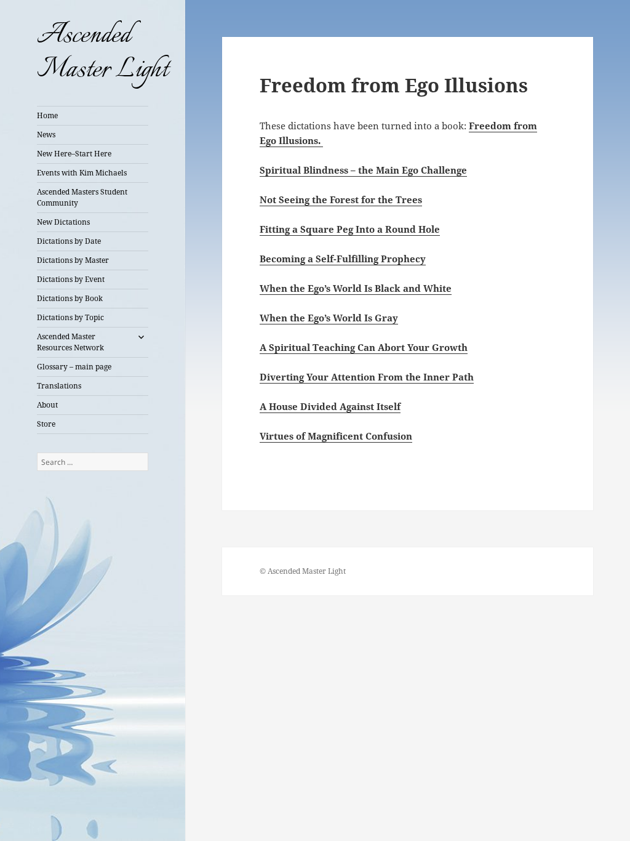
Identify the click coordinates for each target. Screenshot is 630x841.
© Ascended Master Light (303, 571)
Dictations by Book (70, 298)
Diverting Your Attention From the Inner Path (367, 377)
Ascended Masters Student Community (82, 197)
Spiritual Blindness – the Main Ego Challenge (363, 170)
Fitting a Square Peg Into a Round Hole (350, 229)
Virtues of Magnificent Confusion (336, 436)
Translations (59, 385)
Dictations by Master (73, 260)
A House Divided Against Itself (330, 406)
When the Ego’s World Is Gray (329, 318)
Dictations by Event (71, 279)
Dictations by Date (69, 241)
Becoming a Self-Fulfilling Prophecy (343, 258)
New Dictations (63, 222)
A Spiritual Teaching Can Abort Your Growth (364, 347)
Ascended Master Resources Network (70, 342)
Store (46, 424)
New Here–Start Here (74, 153)
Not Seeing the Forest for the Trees (341, 199)
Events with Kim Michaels (82, 172)
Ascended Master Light (102, 53)
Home (47, 115)
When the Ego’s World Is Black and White (356, 288)
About (47, 405)
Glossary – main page (74, 366)
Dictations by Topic (70, 317)
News (46, 134)
